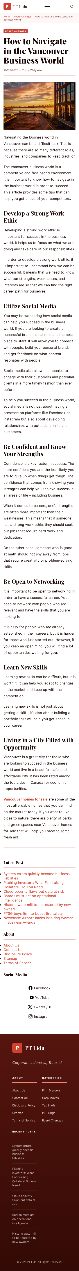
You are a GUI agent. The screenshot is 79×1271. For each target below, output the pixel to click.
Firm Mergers (51, 1090)
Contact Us (13, 949)
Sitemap (10, 958)
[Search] (71, 6)
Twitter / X (42, 1007)
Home (7, 16)
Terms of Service (18, 963)
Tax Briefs (49, 1105)
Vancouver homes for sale (25, 799)
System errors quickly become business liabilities (23, 1152)
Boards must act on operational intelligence (23, 1219)
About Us (11, 945)
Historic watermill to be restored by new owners (24, 1238)
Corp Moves (50, 1098)
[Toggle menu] (48, 6)
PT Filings (48, 1113)
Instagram (42, 1016)
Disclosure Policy (18, 954)
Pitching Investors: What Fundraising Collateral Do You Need (34, 884)
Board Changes (22, 16)
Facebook (42, 988)
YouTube (42, 997)
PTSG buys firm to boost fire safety (33, 913)
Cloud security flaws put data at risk (34, 891)
